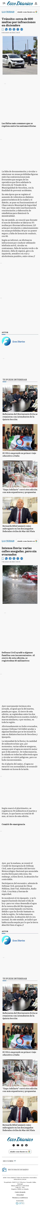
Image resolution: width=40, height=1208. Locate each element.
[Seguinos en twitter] (13, 1145)
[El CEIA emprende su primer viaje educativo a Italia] (20, 437)
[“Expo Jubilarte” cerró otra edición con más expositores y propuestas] (20, 474)
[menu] (4, 3)
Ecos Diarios (18, 341)
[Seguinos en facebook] (26, 1145)
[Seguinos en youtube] (18, 1145)
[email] (18, 29)
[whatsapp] (6, 29)
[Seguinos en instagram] (22, 1145)
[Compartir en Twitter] (14, 29)
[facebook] (10, 29)
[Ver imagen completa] (35, 38)
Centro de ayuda (20, 1192)
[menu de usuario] (36, 3)
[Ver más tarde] (3, 29)
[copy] (21, 29)
